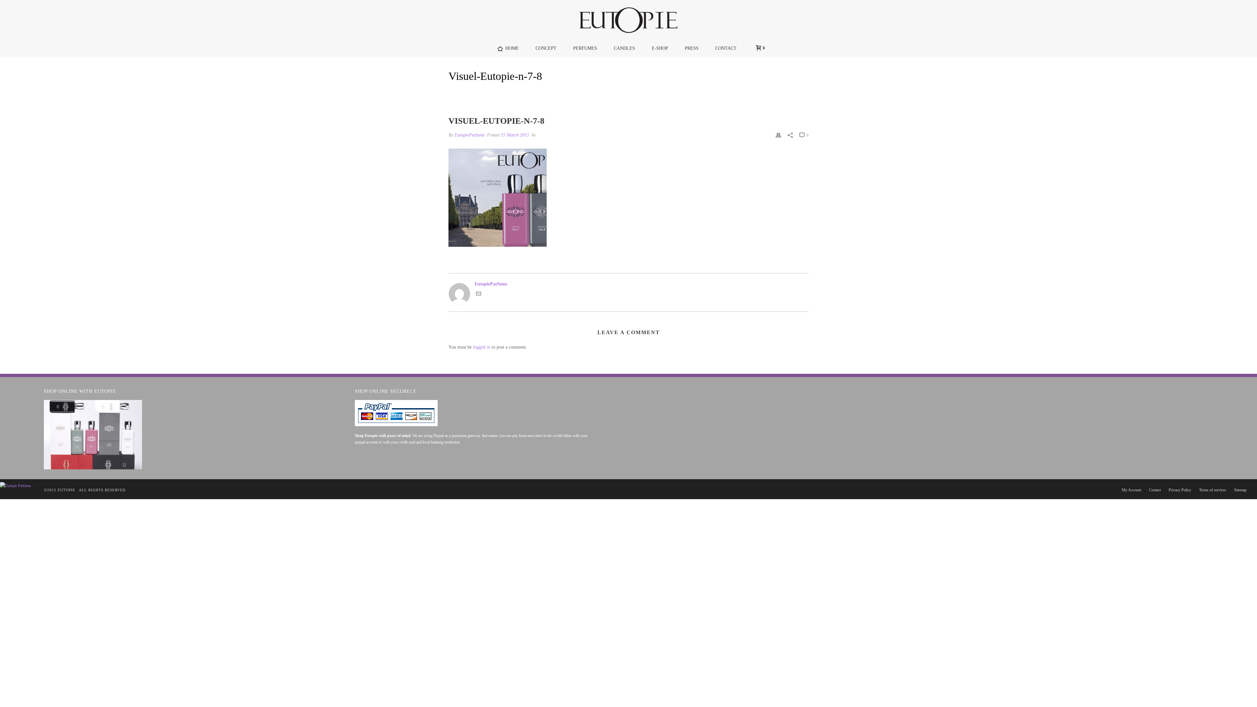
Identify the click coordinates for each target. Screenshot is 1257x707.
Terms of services (1212, 490)
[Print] (778, 135)
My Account (1131, 490)
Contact (1155, 490)
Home (750, 93)
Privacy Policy (1180, 490)
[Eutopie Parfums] (628, 20)
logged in (481, 347)
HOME (512, 48)
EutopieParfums (469, 135)
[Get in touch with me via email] (478, 294)
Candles (624, 48)
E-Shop (660, 48)
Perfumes (585, 48)
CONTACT (726, 48)
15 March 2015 (515, 135)
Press (692, 48)
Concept (546, 48)
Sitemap (1240, 490)
